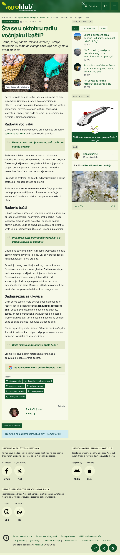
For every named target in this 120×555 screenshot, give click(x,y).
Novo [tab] (103, 28)
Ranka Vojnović (34, 409)
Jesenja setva (37, 391)
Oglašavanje (34, 540)
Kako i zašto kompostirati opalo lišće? (35, 344)
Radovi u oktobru (16, 386)
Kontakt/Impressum (90, 540)
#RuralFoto (89, 165)
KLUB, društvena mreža (90, 536)
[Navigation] (114, 6)
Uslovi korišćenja (52, 540)
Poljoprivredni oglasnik (47, 536)
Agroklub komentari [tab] (12, 425)
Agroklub (39, 544)
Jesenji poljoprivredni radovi (39, 381)
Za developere (70, 540)
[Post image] (95, 186)
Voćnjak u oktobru (17, 391)
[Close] (106, 6)
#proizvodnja (103, 165)
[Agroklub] (19, 6)
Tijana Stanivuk (90, 154)
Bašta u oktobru (36, 386)
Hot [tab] (75, 28)
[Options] (113, 154)
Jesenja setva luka (17, 396)
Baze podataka (68, 536)
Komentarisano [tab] (89, 28)
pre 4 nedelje (92, 157)
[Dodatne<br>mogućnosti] (113, 548)
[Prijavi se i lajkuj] (95, 548)
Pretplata (107, 540)
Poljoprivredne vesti (40, 17)
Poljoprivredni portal (23, 536)
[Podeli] (104, 548)
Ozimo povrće (15, 381)
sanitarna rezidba (15, 133)
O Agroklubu (19, 540)
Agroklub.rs (23, 17)
